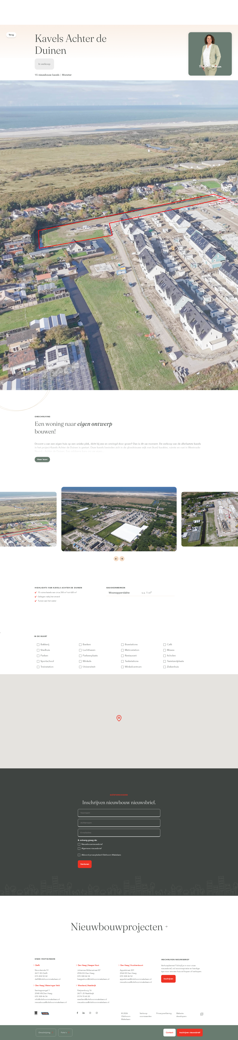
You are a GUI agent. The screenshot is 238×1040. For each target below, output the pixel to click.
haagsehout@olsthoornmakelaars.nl (93, 979)
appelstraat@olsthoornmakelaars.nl (135, 979)
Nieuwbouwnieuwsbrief (92, 844)
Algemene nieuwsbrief (91, 848)
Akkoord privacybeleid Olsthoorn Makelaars (101, 855)
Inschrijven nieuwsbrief (189, 1032)
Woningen (51, 1)
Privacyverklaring (164, 1013)
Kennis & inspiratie (109, 1)
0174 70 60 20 (83, 996)
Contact (169, 1032)
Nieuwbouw (70, 1)
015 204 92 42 (41, 976)
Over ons (130, 1)
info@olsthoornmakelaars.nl (47, 999)
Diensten (88, 1)
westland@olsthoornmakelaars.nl (92, 999)
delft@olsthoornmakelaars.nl (47, 979)
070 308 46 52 (126, 976)
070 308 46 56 (41, 996)
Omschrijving (44, 1032)
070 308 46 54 (83, 976)
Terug (11, 34)
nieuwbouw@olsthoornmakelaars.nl (136, 982)
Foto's (64, 1032)
